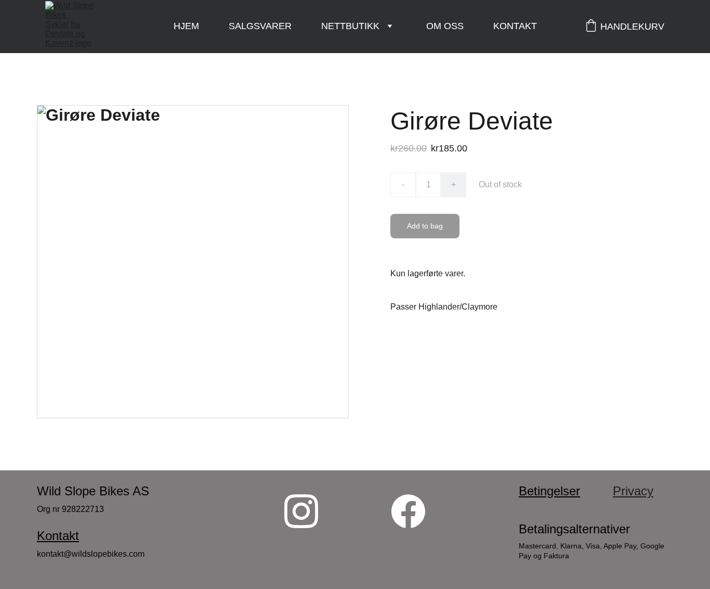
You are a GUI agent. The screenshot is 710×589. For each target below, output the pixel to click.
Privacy (633, 491)
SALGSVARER (260, 26)
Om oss (445, 26)
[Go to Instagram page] (301, 511)
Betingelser (549, 491)
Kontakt (515, 26)
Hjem (186, 26)
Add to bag (425, 226)
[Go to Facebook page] (408, 511)
